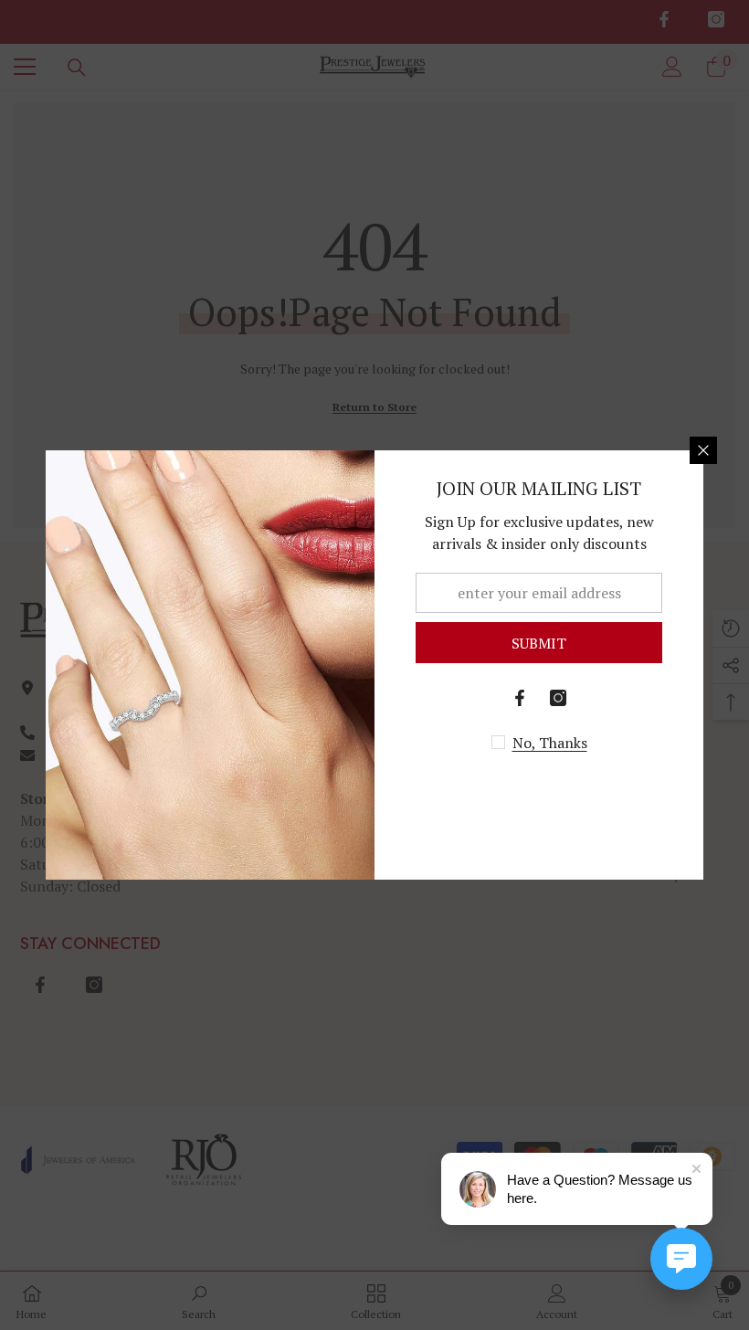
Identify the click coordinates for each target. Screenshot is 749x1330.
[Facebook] (520, 698)
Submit (539, 643)
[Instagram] (558, 698)
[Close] (703, 450)
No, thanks (549, 743)
